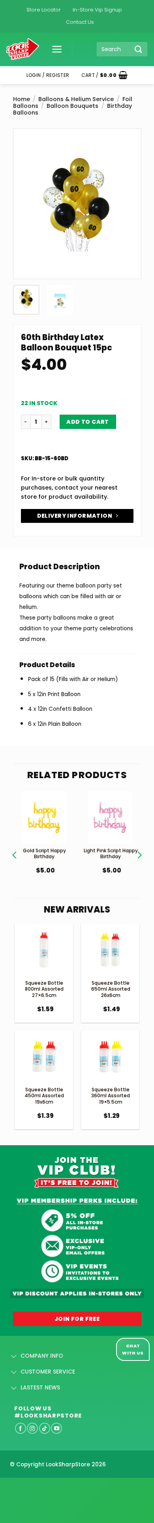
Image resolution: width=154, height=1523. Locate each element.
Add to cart (87, 422)
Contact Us (80, 22)
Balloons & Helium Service (76, 99)
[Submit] (138, 49)
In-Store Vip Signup (97, 9)
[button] (54, 49)
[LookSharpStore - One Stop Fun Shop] (22, 49)
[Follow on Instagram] (32, 1428)
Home (21, 99)
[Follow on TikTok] (44, 1428)
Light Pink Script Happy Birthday (111, 853)
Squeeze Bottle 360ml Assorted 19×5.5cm (110, 1095)
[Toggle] (14, 1356)
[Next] (129, 183)
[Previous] (25, 183)
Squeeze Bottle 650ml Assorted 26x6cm (110, 989)
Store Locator (43, 9)
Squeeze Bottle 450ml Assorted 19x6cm (44, 1095)
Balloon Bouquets (72, 106)
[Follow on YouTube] (56, 1428)
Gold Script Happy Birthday (44, 853)
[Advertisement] (63, 1488)
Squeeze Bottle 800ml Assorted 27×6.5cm (44, 989)
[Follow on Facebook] (20, 1428)
